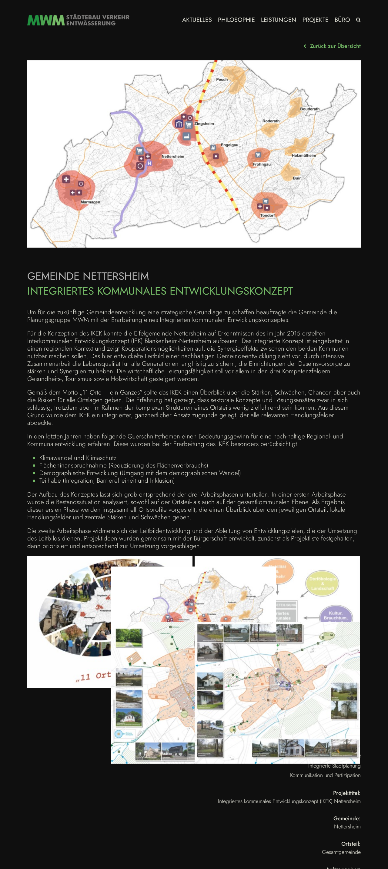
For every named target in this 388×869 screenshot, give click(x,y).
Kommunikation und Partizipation (325, 775)
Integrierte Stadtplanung (334, 766)
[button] (358, 20)
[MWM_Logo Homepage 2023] (78, 16)
